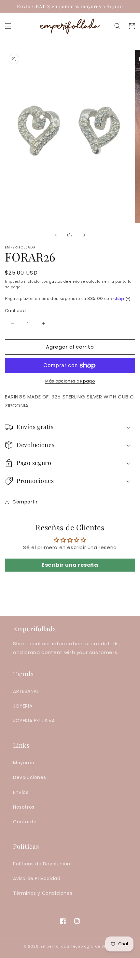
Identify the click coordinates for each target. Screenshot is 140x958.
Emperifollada (56, 946)
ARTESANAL (26, 691)
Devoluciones (29, 777)
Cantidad (15, 310)
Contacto (25, 821)
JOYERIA (22, 706)
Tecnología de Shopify (94, 946)
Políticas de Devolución (41, 864)
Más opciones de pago (70, 381)
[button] (8, 26)
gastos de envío (64, 281)
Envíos (21, 792)
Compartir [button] (24, 502)
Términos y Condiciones (42, 893)
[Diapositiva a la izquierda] (56, 235)
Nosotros (24, 807)
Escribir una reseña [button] (70, 565)
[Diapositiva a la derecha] (84, 235)
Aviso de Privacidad (36, 878)
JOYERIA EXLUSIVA (34, 720)
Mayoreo (23, 762)
